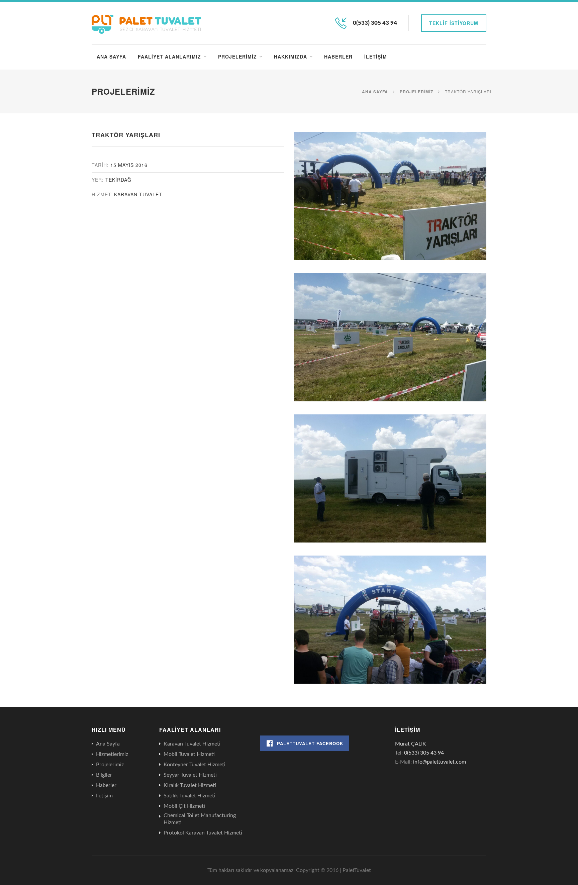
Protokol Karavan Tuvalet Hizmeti (203, 832)
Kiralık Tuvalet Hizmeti (190, 785)
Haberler (338, 56)
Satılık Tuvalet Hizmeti (189, 795)
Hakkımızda (290, 56)
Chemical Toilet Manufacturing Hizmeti (200, 819)
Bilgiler (104, 775)
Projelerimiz (237, 56)
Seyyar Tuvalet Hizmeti (190, 775)
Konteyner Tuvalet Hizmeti (194, 764)
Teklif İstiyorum (453, 23)
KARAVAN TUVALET (138, 194)
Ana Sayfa (111, 56)
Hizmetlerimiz (112, 754)
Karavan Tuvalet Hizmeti (192, 744)
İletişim (375, 56)
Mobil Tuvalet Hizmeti (189, 754)
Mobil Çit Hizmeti (184, 806)
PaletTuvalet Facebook (310, 743)
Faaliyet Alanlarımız (169, 56)
